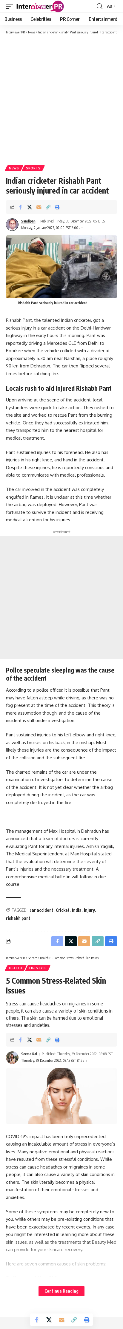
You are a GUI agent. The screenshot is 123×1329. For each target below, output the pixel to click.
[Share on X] (29, 207)
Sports (33, 168)
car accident (41, 910)
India (77, 910)
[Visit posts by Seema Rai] (12, 1057)
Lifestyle (37, 968)
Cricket (63, 910)
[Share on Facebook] (20, 207)
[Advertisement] (61, 99)
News (14, 168)
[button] (11, 6)
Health (15, 968)
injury (89, 910)
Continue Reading (61, 1291)
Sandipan (28, 221)
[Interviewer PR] (40, 6)
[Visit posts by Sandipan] (12, 224)
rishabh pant (18, 918)
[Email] (39, 207)
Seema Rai (29, 1054)
